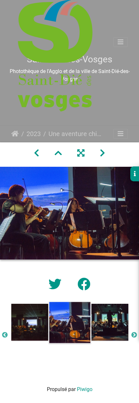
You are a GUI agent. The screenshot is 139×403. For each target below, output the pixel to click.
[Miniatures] (58, 153)
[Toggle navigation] (120, 42)
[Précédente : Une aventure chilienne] (36, 153)
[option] (30, 322)
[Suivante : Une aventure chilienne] (102, 153)
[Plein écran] (81, 153)
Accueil (15, 134)
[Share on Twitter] (56, 284)
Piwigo (84, 389)
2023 (34, 134)
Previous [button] (5, 335)
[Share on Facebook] (84, 284)
